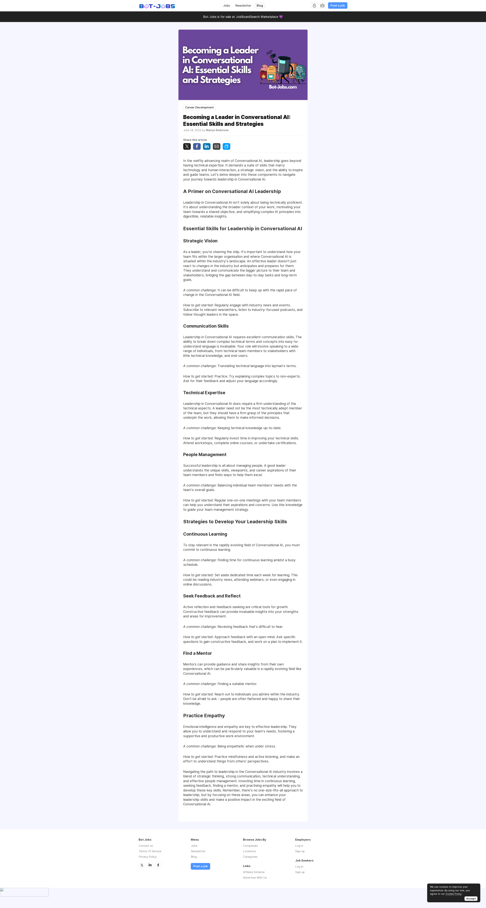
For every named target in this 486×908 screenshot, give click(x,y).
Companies (250, 845)
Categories (250, 856)
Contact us (146, 845)
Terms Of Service (150, 851)
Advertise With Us (255, 877)
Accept (471, 898)
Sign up (300, 851)
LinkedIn (150, 865)
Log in (299, 845)
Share (197, 146)
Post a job (338, 5)
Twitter (142, 865)
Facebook (158, 865)
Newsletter (243, 5)
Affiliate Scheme (254, 872)
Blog (260, 5)
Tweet (187, 146)
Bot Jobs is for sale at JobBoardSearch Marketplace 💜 (243, 17)
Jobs (226, 5)
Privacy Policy (148, 856)
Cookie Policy (454, 893)
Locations (249, 851)
